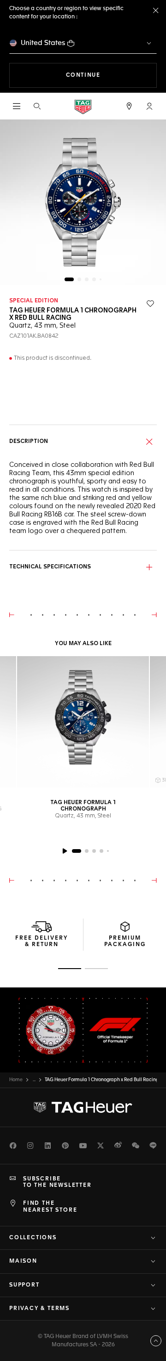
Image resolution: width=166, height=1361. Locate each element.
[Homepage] (83, 106)
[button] (149, 106)
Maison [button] (23, 1261)
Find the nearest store (50, 1207)
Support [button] (24, 1285)
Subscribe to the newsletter (57, 1182)
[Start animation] (64, 851)
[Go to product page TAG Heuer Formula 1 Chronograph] (83, 722)
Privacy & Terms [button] (39, 1308)
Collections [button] (33, 1238)
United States (43, 43)
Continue (111, 75)
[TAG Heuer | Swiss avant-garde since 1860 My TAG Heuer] (83, 1107)
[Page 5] (100, 279)
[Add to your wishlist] (150, 304)
